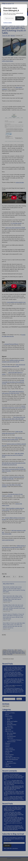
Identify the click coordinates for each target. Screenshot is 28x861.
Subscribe (20, 18)
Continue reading (7, 22)
